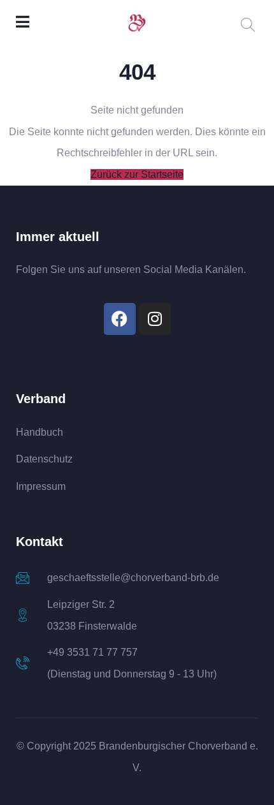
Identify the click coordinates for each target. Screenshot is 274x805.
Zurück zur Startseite (137, 174)
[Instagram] (155, 319)
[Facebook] (120, 319)
